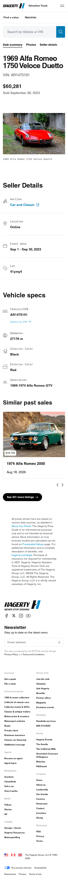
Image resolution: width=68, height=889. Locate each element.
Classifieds (10, 781)
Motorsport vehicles (14, 721)
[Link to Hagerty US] (6, 855)
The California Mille (46, 749)
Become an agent (13, 758)
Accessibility (40, 868)
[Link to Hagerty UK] (20, 855)
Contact (40, 808)
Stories (8, 809)
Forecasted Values (33, 544)
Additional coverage (14, 744)
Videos (7, 805)
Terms (39, 841)
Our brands (42, 794)
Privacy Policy (11, 654)
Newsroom (42, 803)
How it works (11, 791)
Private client (11, 730)
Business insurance (14, 735)
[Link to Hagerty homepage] (22, 605)
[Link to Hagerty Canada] (13, 855)
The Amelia (42, 744)
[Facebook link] (6, 615)
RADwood (41, 766)
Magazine (41, 702)
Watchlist (30, 17)
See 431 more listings (20, 497)
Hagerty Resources (14, 832)
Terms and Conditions (33, 654)
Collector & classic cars (16, 702)
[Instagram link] (21, 615)
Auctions (9, 777)
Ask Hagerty (42, 688)
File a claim (10, 684)
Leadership (42, 789)
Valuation (41, 684)
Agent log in (10, 763)
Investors (41, 813)
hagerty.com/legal (22, 555)
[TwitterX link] (13, 615)
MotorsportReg (12, 837)
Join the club (42, 679)
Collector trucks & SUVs (17, 707)
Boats (7, 726)
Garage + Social (12, 828)
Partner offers (43, 698)
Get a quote (10, 679)
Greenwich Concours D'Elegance (47, 755)
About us (41, 785)
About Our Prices (21, 526)
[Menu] (62, 6)
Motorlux (40, 761)
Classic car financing (15, 740)
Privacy (40, 836)
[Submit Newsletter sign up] (59, 642)
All (5, 814)
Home (39, 780)
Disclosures (10, 874)
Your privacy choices (21, 868)
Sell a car (9, 786)
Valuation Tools (38, 5)
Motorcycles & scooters (16, 716)
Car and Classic (22, 205)
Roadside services (46, 721)
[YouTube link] (28, 615)
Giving (39, 818)
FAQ (38, 831)
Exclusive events (45, 707)
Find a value (11, 17)
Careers (40, 799)
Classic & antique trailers (17, 711)
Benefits (40, 693)
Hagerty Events (44, 739)
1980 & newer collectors (16, 697)
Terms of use (35, 874)
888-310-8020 (43, 726)
